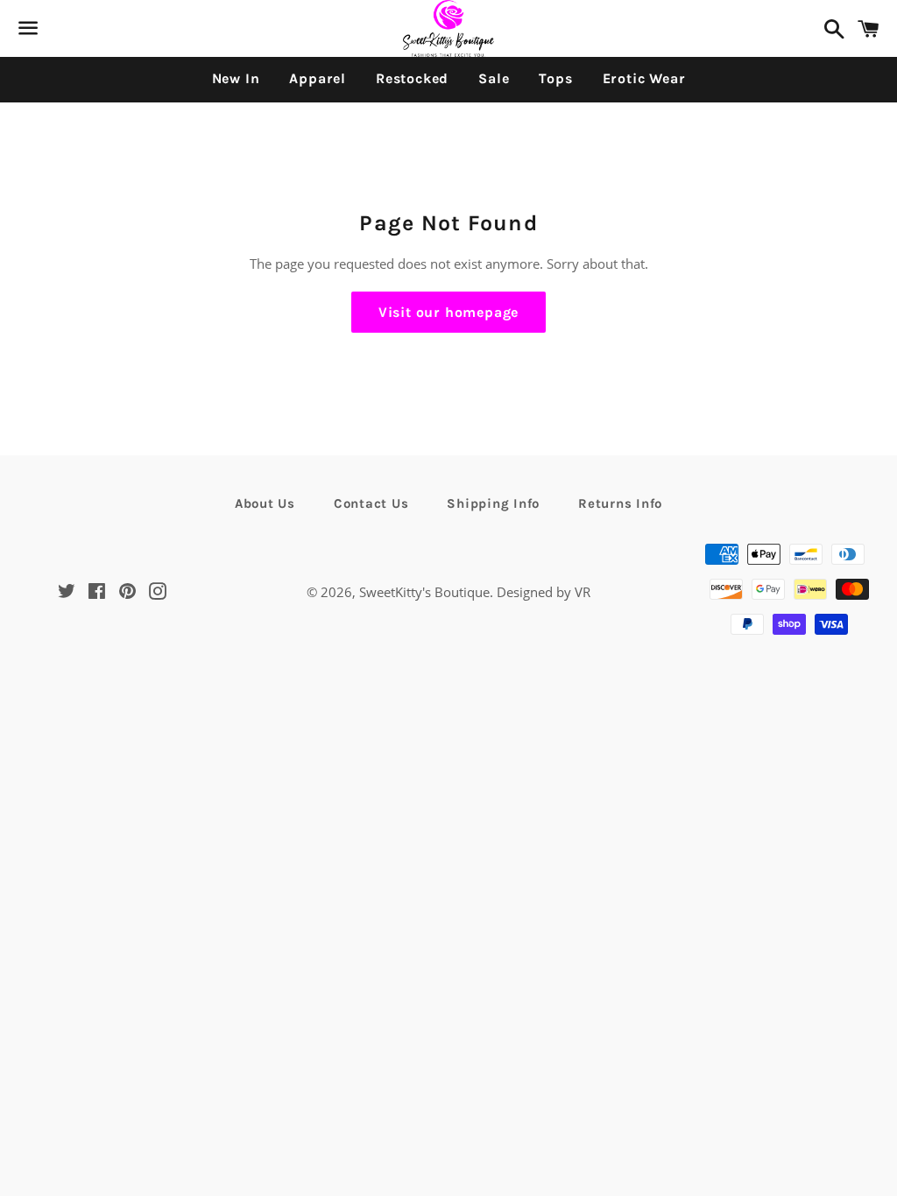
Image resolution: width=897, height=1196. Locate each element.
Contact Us (371, 503)
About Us (265, 503)
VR (582, 592)
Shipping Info (493, 503)
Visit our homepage (448, 312)
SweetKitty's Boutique (424, 592)
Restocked (412, 78)
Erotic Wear (644, 78)
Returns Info (620, 503)
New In (236, 78)
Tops (555, 78)
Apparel (317, 78)
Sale (493, 78)
